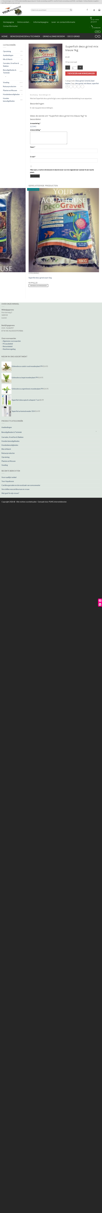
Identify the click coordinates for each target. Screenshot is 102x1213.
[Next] (35, 292)
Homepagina (8, 22)
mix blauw (87, 83)
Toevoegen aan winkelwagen (81, 73)
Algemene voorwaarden (12, 341)
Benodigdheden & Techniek (25, 36)
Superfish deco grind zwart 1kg (40, 278)
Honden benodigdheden (9, 99)
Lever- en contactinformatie (63, 22)
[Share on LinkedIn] (82, 86)
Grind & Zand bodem (54, 36)
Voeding (6, 82)
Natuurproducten (9, 86)
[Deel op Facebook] (67, 86)
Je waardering (35, 123)
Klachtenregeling (9, 349)
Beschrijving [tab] (34, 95)
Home (4, 36)
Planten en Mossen (10, 90)
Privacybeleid (8, 344)
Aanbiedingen (8, 55)
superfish (95, 83)
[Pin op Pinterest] (78, 86)
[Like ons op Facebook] (87, 10)
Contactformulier (10, 26)
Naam (32, 147)
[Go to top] (98, 1210)
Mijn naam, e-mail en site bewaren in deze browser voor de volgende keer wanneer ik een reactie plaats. (62, 171)
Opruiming (7, 51)
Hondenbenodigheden (11, 94)
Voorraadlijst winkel (8, 477)
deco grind (79, 83)
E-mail (32, 157)
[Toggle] (5, 77)
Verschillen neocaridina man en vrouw (15, 489)
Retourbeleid (7, 346)
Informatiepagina (40, 22)
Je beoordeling (35, 130)
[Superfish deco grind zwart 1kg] (64, 230)
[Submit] (71, 10)
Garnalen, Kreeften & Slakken (11, 64)
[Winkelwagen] (99, 10)
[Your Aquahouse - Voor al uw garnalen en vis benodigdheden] (14, 10)
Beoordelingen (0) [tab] (45, 95)
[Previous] (29, 292)
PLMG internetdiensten (58, 502)
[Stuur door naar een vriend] (75, 86)
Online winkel (23, 22)
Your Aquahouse (7, 481)
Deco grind (73, 36)
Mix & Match (7, 59)
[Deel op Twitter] (71, 86)
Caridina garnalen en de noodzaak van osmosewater (20, 485)
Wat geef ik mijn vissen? (10, 493)
